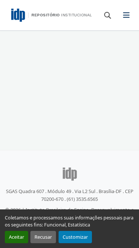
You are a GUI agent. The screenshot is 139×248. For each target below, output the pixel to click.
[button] (104, 15)
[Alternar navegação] (126, 15)
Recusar (43, 237)
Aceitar (16, 237)
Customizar (75, 237)
